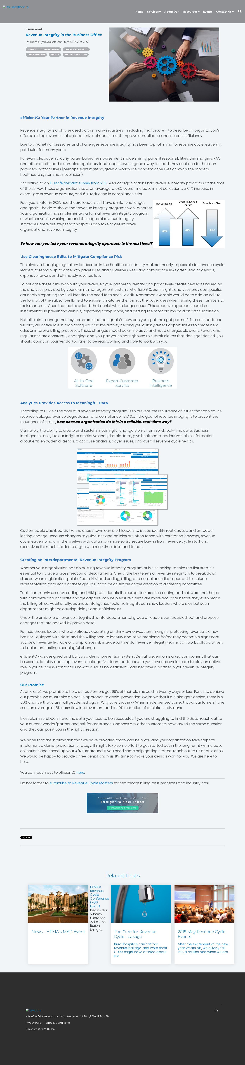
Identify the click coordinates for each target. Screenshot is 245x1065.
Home (139, 11)
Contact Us (224, 11)
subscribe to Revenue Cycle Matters (81, 783)
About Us (170, 11)
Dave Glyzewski (41, 42)
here (80, 772)
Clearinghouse (36, 54)
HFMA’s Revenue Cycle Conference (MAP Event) (99, 896)
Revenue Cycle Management (43, 49)
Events (208, 11)
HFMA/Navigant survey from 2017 (79, 183)
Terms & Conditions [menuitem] (57, 1023)
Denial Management (76, 49)
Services (153, 11)
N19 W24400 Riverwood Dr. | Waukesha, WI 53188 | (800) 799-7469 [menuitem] (67, 1016)
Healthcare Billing (75, 54)
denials (54, 54)
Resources (190, 11)
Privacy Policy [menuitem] (34, 1023)
